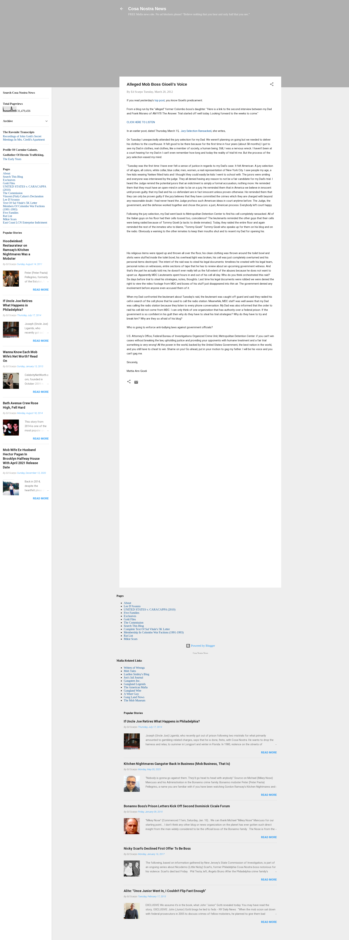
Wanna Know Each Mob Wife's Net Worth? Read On (20, 356)
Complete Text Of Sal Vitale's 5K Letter (147, 629)
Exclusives (130, 616)
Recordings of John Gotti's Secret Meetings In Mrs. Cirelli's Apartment (24, 138)
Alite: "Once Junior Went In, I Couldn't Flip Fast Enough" (165, 891)
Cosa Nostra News (147, 8)
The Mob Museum (134, 700)
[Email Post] (136, 383)
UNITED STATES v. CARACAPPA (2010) (149, 609)
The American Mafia (136, 687)
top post (160, 100)
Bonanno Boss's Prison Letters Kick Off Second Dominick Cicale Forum (177, 806)
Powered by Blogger (202, 645)
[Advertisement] (200, 48)
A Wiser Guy (131, 693)
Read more (269, 752)
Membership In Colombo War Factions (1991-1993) (154, 632)
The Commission (133, 622)
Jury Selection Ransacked (195, 131)
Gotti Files (130, 619)
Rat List (128, 635)
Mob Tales (130, 670)
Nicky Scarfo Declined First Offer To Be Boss (157, 848)
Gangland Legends (135, 684)
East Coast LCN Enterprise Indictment (25, 222)
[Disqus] (200, 435)
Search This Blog (134, 625)
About (127, 602)
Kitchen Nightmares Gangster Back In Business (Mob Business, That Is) (177, 764)
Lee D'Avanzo (132, 606)
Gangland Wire (132, 690)
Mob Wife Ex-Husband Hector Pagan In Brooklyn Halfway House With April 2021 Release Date (21, 458)
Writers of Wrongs (134, 667)
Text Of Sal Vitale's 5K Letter (20, 202)
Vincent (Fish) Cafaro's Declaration (23, 196)
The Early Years (12, 159)
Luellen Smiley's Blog (136, 674)
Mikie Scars (130, 638)
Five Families (131, 612)
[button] (272, 85)
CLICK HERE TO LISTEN (141, 122)
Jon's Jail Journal (133, 677)
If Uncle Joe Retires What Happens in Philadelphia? (162, 721)
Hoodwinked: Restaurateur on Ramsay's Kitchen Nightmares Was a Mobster (16, 249)
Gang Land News (134, 697)
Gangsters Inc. (132, 680)
